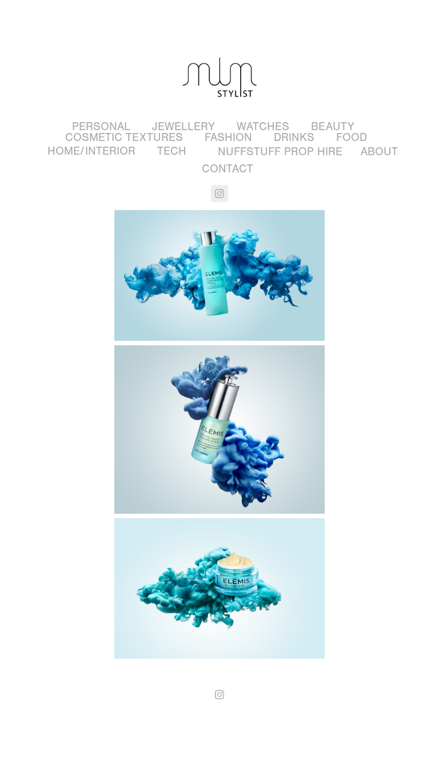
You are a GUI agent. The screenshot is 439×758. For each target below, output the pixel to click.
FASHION (228, 137)
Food (351, 137)
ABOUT (379, 151)
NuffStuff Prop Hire (280, 151)
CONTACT (227, 168)
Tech (171, 151)
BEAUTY (332, 126)
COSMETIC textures (124, 137)
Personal (101, 126)
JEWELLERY (183, 126)
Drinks (294, 137)
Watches (263, 126)
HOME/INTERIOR (91, 151)
